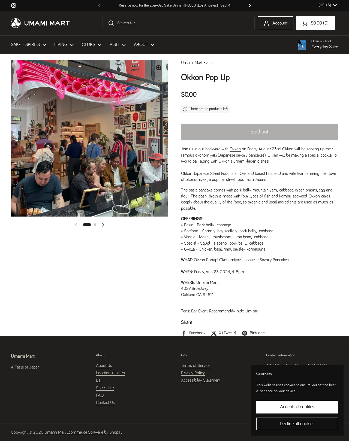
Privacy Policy (193, 373)
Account (280, 23)
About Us (104, 365)
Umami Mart (55, 432)
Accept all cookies (297, 406)
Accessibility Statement (200, 380)
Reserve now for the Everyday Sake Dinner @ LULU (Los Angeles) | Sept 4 (174, 5)
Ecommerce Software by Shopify (94, 432)
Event (202, 311)
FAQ (100, 395)
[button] (87, 224)
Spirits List (105, 388)
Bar (194, 311)
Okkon (235, 149)
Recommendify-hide (226, 311)
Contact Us (105, 402)
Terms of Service (195, 365)
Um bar (251, 311)
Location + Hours (110, 373)
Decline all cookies (297, 423)
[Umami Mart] (40, 23)
